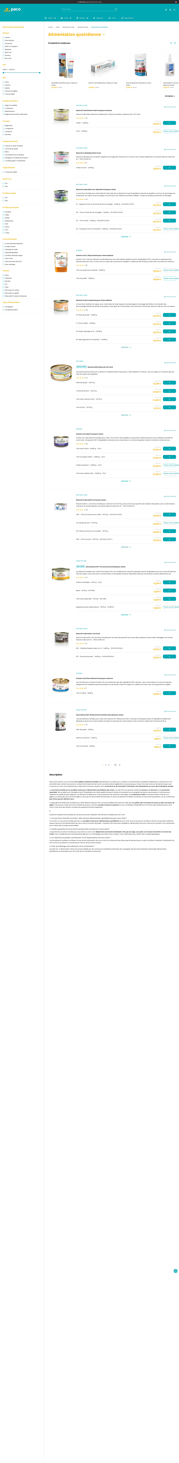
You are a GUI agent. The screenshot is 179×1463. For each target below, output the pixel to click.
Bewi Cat (8, 52)
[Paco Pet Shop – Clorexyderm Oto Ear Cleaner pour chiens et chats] (139, 65)
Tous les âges (10, 94)
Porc (6, 230)
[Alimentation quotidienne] (104, 35)
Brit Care (8, 58)
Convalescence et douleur (14, 155)
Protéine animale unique (14, 255)
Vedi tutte (124, 236)
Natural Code (81, 105)
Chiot (7, 82)
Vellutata (8, 278)
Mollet (7, 218)
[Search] (116, 9)
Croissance (9, 108)
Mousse (7, 281)
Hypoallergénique (11, 252)
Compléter (9, 307)
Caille (7, 215)
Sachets (8, 134)
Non (6, 186)
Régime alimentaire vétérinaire (16, 114)
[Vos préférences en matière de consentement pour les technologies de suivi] (176, 1460)
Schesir (79, 250)
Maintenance (10, 111)
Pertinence (169, 96)
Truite (7, 233)
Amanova (8, 43)
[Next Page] (119, 765)
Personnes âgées (11, 91)
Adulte (7, 88)
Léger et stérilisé (11, 105)
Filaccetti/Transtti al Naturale (16, 296)
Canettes (8, 131)
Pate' (7, 287)
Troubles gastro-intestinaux (15, 161)
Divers (7, 227)
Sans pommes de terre (13, 261)
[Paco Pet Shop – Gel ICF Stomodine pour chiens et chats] (65, 65)
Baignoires (8, 125)
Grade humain (10, 246)
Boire (7, 275)
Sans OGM (8, 258)
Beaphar (8, 49)
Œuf (6, 224)
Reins (7, 152)
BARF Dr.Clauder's (11, 46)
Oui (6, 183)
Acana (7, 37)
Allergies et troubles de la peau (16, 158)
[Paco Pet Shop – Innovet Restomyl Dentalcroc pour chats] (102, 65)
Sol (6, 284)
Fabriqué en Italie (11, 249)
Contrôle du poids (11, 149)
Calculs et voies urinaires (14, 146)
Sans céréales (10, 264)
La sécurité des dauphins (14, 243)
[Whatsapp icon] (175, 1271)
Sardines (8, 212)
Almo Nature (9, 40)
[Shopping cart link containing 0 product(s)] (170, 10)
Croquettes (9, 128)
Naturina (79, 361)
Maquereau (9, 221)
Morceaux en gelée (12, 293)
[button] (171, 43)
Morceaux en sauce (12, 290)
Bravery (8, 55)
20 (115, 765)
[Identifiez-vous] (166, 9)
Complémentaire (11, 310)
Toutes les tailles (11, 172)
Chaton (7, 85)
